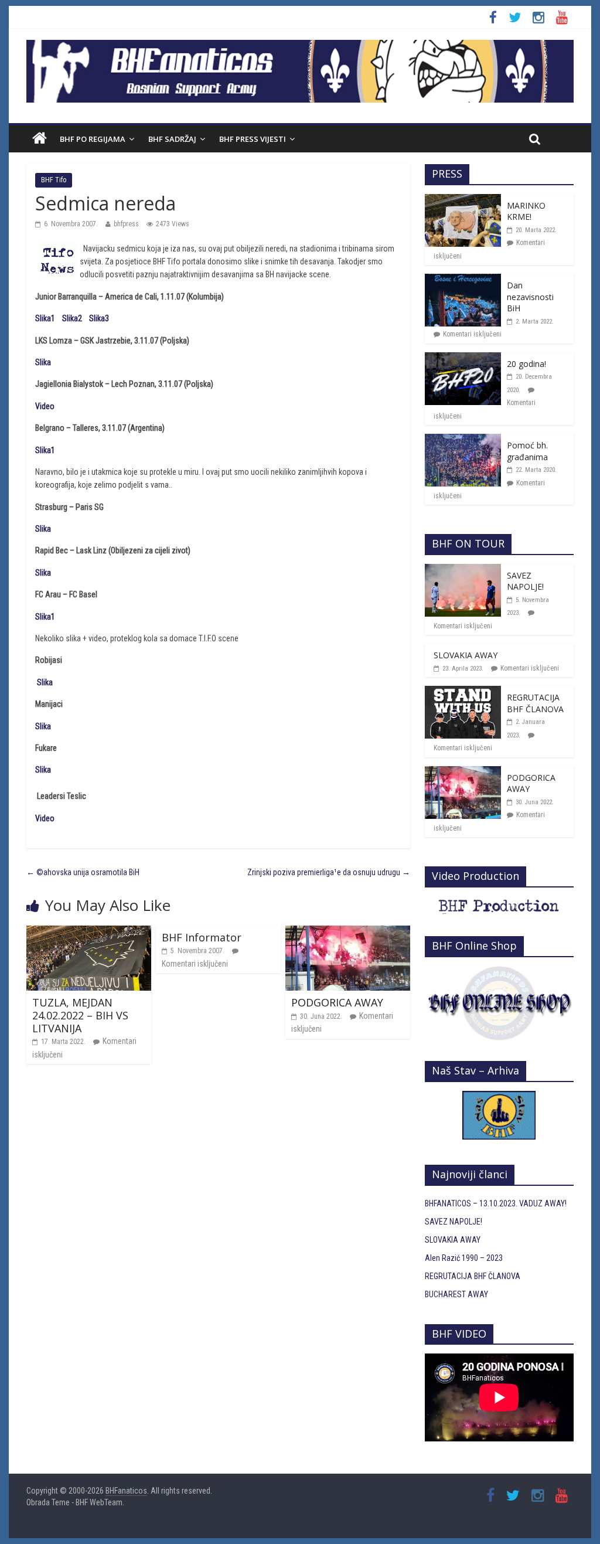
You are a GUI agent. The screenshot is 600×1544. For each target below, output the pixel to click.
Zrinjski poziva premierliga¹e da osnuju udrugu (328, 872)
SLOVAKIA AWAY (465, 655)
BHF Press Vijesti (252, 139)
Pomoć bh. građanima (527, 451)
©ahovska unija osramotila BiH (82, 872)
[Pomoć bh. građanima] (463, 440)
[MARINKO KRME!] (463, 200)
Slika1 (45, 318)
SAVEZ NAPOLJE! (525, 581)
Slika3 (99, 318)
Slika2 (72, 318)
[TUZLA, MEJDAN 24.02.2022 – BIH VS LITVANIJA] (88, 932)
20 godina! (526, 363)
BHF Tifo (53, 180)
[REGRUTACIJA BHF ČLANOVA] (463, 692)
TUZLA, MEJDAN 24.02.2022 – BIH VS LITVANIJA (80, 1015)
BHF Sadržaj (172, 139)
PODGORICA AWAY (337, 1002)
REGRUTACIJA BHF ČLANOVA (535, 703)
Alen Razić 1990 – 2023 (464, 1258)
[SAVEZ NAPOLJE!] (463, 570)
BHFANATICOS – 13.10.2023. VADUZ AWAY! (496, 1203)
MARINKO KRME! (526, 211)
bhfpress (126, 224)
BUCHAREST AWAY (456, 1294)
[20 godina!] (463, 358)
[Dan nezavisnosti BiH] (463, 280)
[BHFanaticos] (300, 46)
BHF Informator (201, 937)
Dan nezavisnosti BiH (530, 297)
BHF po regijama (92, 139)
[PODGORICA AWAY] (347, 932)
